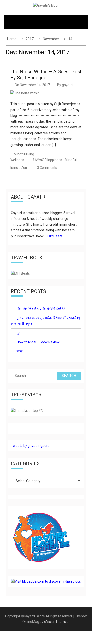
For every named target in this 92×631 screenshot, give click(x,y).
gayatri (67, 85)
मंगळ (19, 351)
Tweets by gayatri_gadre (30, 446)
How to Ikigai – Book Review (38, 342)
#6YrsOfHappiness (47, 160)
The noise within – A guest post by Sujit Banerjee (46, 74)
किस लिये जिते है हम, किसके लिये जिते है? (41, 309)
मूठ (18, 333)
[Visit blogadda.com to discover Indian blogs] (46, 581)
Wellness (17, 160)
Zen (24, 167)
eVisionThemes (56, 622)
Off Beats (55, 236)
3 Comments (47, 167)
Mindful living (24, 154)
